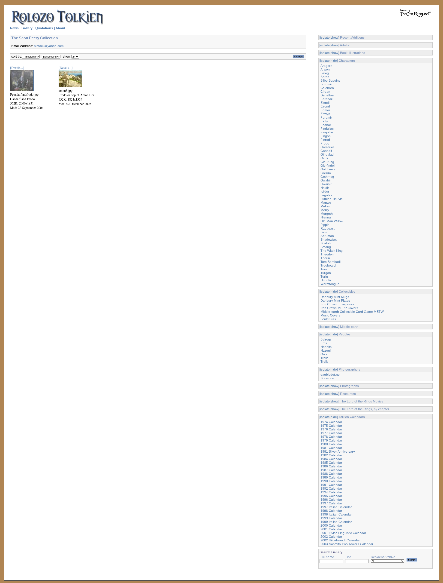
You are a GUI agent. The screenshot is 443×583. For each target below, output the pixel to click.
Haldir (324, 188)
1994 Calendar (331, 492)
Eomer (325, 110)
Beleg (324, 73)
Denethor (327, 95)
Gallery (27, 28)
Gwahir (325, 180)
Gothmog (327, 176)
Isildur (324, 191)
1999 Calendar (331, 518)
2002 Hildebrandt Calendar (340, 540)
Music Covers (330, 315)
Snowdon (327, 378)
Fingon (325, 136)
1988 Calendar (331, 474)
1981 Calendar (331, 448)
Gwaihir (326, 184)
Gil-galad (327, 154)
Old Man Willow (331, 221)
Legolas (326, 195)
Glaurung (327, 162)
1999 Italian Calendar (336, 522)
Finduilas (327, 128)
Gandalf (326, 151)
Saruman (327, 236)
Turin (324, 276)
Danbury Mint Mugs (334, 297)
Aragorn (326, 66)
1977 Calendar (331, 433)
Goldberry (327, 169)
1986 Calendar (331, 466)
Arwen (325, 69)
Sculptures (328, 319)
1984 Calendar (331, 459)
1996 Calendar (331, 499)
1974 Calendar (331, 422)
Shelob (325, 243)
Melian (325, 206)
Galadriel (327, 147)
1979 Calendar (331, 440)
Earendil (326, 99)
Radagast (327, 228)
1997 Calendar (331, 503)
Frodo (324, 143)
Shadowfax (328, 239)
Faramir (326, 117)
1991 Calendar (331, 485)
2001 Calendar (331, 529)
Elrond (325, 106)
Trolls (324, 358)
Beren (324, 77)
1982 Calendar (331, 455)
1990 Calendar (331, 481)
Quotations (44, 28)
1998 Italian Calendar (336, 514)
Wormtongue (329, 284)
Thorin (325, 258)
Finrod (325, 139)
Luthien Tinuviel (331, 199)
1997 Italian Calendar (336, 507)
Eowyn (325, 114)
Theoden (327, 254)
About (60, 28)
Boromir (326, 84)
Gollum (325, 173)
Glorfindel (327, 165)
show (334, 37)
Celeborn (327, 88)
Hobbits (326, 347)
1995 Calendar (331, 496)
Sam (323, 232)
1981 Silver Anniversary (337, 451)
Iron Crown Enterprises (337, 304)
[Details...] (17, 67)
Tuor (323, 269)
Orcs (323, 354)
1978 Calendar (331, 437)
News (14, 28)
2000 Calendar (331, 525)
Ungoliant (327, 280)
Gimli (324, 158)
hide (334, 60)
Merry (324, 210)
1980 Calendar (331, 444)
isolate (325, 37)
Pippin (324, 225)
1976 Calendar (331, 429)
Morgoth (326, 213)
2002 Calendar (331, 536)
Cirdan (325, 91)
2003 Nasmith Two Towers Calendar (346, 544)
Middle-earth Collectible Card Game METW (352, 311)
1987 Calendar (331, 470)
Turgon (325, 273)
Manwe (325, 202)
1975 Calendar (331, 425)
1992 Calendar (331, 488)
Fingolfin (326, 132)
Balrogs (326, 339)
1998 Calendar (331, 510)
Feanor (325, 125)
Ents (323, 343)
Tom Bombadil (330, 262)
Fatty (324, 121)
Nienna (325, 217)
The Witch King (331, 250)
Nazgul (325, 350)
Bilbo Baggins (330, 80)
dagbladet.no (330, 374)
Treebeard (328, 265)
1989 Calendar (331, 477)
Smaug (325, 247)
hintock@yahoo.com (49, 46)
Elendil (325, 102)
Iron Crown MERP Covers (339, 308)
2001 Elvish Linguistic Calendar (343, 533)
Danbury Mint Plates (335, 300)
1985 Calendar (331, 462)
